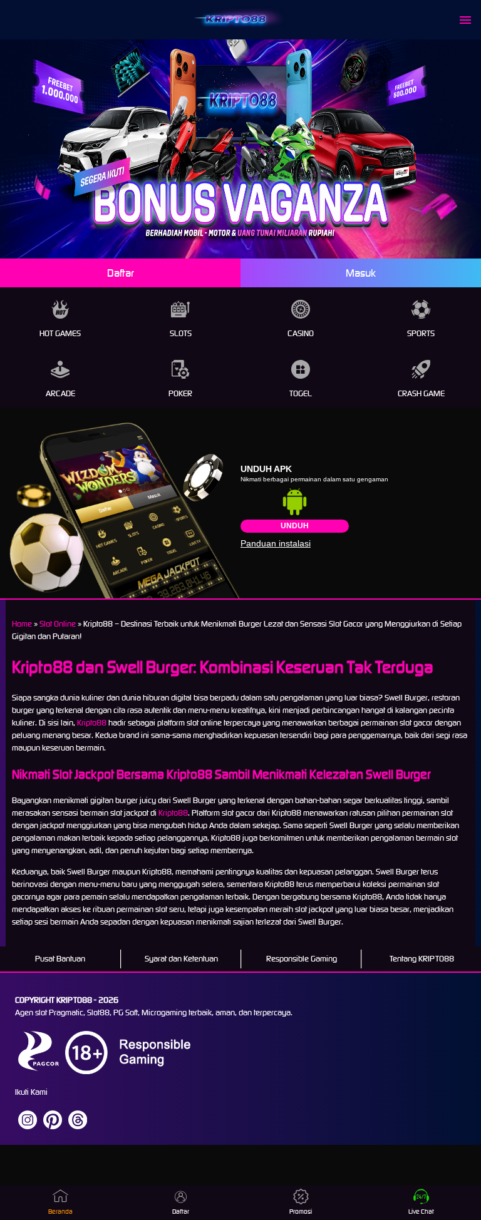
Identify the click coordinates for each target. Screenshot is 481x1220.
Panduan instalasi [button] (275, 543)
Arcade (60, 393)
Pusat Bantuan (60, 958)
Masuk (361, 273)
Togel (300, 393)
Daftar (120, 273)
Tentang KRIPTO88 (422, 958)
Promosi (300, 1211)
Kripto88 (91, 722)
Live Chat (421, 1211)
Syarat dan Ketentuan (181, 958)
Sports (421, 333)
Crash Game (421, 393)
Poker (180, 393)
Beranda (60, 1211)
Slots (181, 333)
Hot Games (60, 333)
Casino (300, 333)
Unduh (295, 525)
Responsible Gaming (301, 958)
